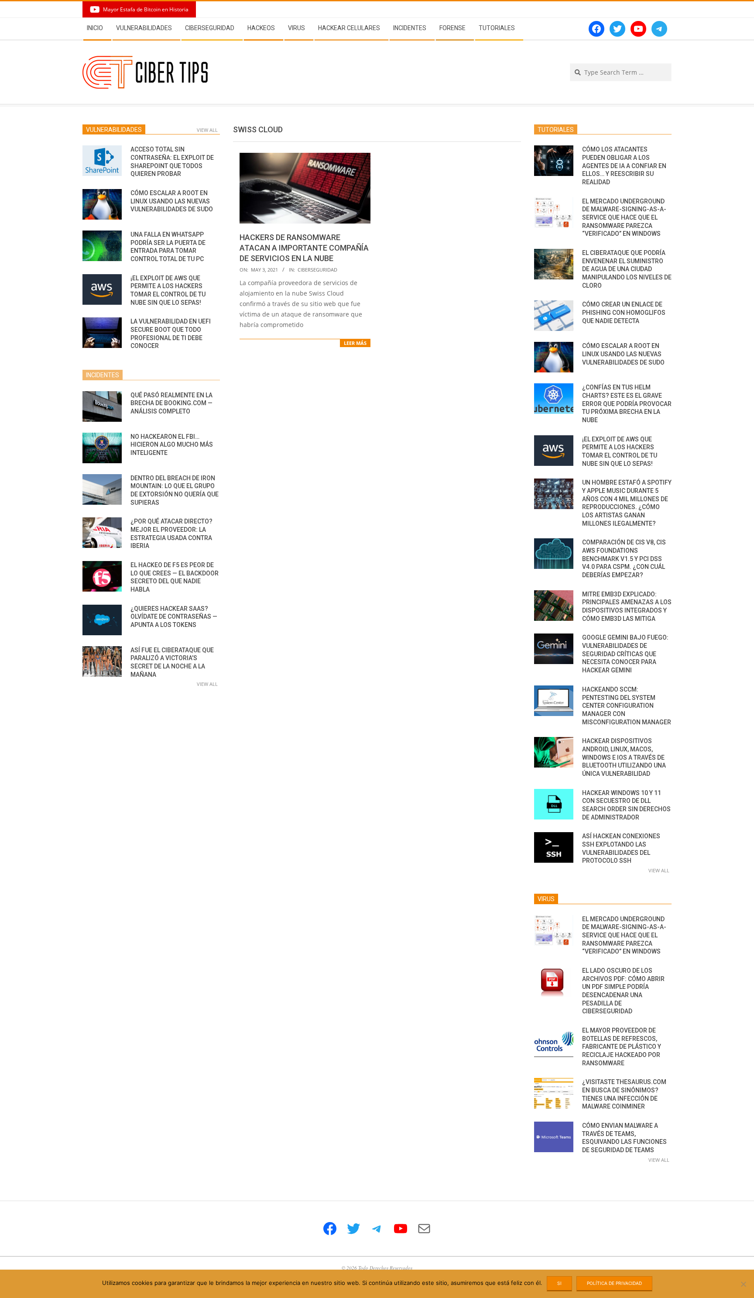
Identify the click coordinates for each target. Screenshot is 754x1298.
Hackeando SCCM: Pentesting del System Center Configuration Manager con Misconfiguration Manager (626, 706)
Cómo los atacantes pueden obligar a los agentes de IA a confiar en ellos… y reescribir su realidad (624, 166)
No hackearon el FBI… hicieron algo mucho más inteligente (171, 444)
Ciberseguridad (317, 269)
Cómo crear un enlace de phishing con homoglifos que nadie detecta (623, 312)
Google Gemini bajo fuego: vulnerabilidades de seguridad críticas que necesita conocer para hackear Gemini (625, 654)
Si (559, 1283)
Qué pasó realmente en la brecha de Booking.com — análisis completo (171, 403)
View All (207, 130)
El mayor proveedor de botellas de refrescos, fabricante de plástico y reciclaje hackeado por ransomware (621, 1047)
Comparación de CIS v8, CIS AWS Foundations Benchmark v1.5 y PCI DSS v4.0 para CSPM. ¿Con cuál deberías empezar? (624, 558)
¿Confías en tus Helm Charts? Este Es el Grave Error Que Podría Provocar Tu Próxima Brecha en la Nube (627, 403)
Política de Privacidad (614, 1283)
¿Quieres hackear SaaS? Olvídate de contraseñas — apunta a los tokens (173, 616)
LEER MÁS (355, 343)
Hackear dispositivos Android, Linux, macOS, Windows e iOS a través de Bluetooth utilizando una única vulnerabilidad (624, 757)
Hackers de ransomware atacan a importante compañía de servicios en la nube (304, 248)
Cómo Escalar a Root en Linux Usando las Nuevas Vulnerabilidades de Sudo (171, 201)
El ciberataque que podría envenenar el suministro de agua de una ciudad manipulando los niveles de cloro (627, 269)
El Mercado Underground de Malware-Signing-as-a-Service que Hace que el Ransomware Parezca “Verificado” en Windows (624, 218)
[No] (743, 1284)
